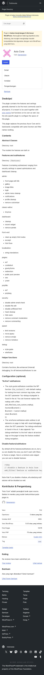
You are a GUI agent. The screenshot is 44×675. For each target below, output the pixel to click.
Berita (4, 595)
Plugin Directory (7, 9)
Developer (6, 616)
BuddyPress (7, 637)
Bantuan (7, 91)
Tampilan (26, 591)
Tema (25, 595)
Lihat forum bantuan (9, 579)
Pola (24, 602)
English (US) (38, 537)
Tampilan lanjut (7, 547)
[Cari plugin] (24, 23)
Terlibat (26, 609)
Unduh (5, 62)
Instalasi (7, 81)
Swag (26, 620)
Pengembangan (10, 86)
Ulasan (6, 76)
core (39, 541)
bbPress (6, 634)
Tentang (5, 591)
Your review (6, 563)
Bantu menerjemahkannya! (22, 16)
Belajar (4, 609)
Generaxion (22, 55)
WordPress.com (9, 627)
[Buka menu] (40, 3)
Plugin (25, 599)
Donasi (26, 616)
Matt (5, 630)
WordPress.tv (8, 620)
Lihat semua (37, 563)
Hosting (5, 599)
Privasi (4, 602)
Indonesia (10, 647)
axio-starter (6, 113)
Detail (6, 70)
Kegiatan (26, 613)
